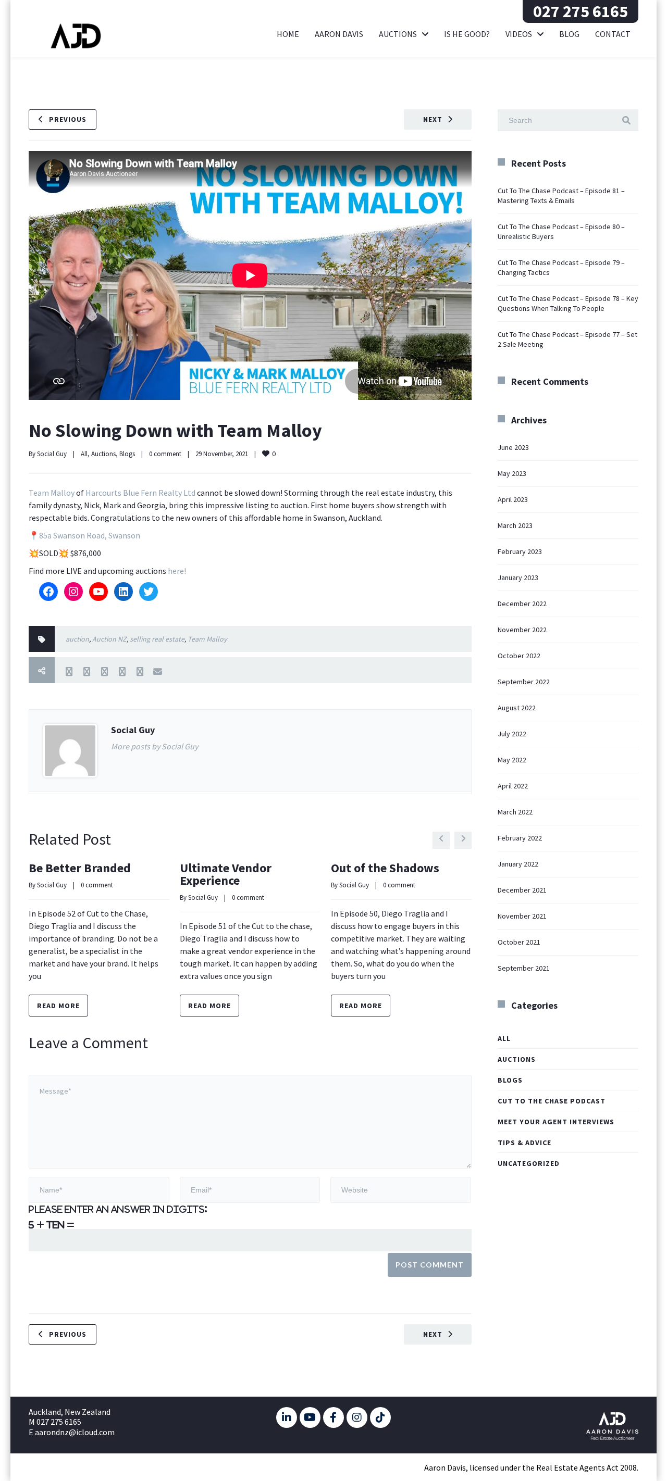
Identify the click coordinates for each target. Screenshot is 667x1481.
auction (77, 639)
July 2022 (512, 733)
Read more (58, 1005)
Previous (68, 119)
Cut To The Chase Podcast (552, 1101)
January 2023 (518, 577)
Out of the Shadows (385, 868)
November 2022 (522, 629)
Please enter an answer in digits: (118, 1209)
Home (288, 34)
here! (177, 571)
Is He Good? (467, 34)
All (84, 453)
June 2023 (513, 447)
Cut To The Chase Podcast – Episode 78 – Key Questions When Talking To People (568, 303)
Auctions (398, 34)
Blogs (127, 453)
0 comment (165, 453)
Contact (613, 34)
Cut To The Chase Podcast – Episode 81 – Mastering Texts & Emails (561, 195)
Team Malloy (52, 492)
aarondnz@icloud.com (75, 1432)
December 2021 (522, 890)
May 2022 (512, 759)
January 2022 (518, 864)
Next (432, 119)
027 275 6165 (580, 11)
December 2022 (522, 603)
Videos (518, 34)
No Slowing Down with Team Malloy (175, 430)
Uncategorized (529, 1163)
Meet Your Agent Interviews (556, 1121)
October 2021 (519, 942)
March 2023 (515, 525)
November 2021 (522, 916)
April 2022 (513, 785)
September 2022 (524, 681)
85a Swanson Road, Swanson (89, 535)
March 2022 (515, 812)
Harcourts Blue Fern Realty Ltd (140, 492)
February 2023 (520, 551)
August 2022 (517, 707)
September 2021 (524, 968)
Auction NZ (109, 639)
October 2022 (519, 655)
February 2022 (520, 838)
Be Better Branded (80, 868)
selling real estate (157, 639)
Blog (569, 34)
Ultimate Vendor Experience (225, 874)
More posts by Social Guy (154, 746)
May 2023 (512, 473)
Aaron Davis (339, 34)
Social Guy (52, 453)
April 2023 (513, 499)
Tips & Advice (524, 1142)
